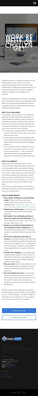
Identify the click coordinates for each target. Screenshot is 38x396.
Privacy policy (5, 374)
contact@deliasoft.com (10, 366)
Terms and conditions (7, 376)
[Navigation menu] (34, 3)
